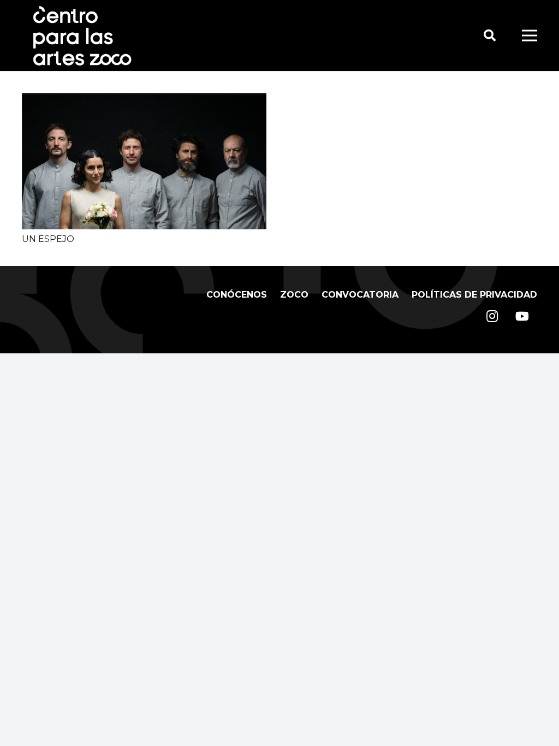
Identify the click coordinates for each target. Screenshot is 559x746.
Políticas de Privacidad (474, 294)
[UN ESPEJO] (144, 99)
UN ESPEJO (48, 239)
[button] (489, 35)
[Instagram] (492, 316)
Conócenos (236, 294)
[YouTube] (522, 316)
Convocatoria (360, 294)
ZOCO (294, 294)
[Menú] (529, 35)
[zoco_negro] (82, 35)
